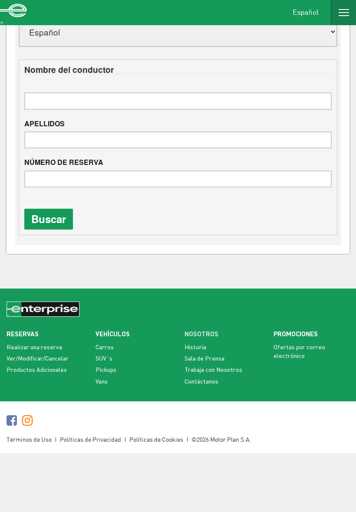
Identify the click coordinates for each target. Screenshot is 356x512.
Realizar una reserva (34, 347)
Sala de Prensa (204, 358)
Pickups (106, 369)
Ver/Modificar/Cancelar (38, 358)
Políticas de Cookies (156, 439)
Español (306, 11)
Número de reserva (63, 162)
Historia (195, 347)
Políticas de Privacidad (90, 439)
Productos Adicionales (37, 369)
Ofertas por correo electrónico (299, 351)
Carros (105, 347)
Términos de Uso (29, 439)
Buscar (48, 218)
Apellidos (44, 123)
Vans (102, 381)
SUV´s (104, 358)
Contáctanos (201, 381)
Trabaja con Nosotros (213, 369)
